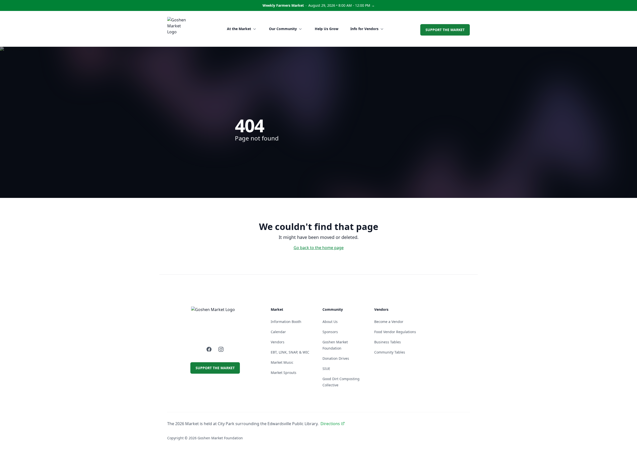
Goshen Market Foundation (220, 438)
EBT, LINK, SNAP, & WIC (290, 352)
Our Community (283, 28)
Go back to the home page (319, 247)
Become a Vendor (388, 321)
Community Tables (389, 352)
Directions (330, 423)
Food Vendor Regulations (395, 331)
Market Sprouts (283, 372)
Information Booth (286, 321)
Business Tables (387, 342)
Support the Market (445, 29)
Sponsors (330, 331)
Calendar (278, 331)
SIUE (326, 368)
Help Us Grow (326, 28)
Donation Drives (335, 358)
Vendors (277, 342)
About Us (330, 321)
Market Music (282, 362)
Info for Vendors (364, 28)
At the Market (239, 28)
